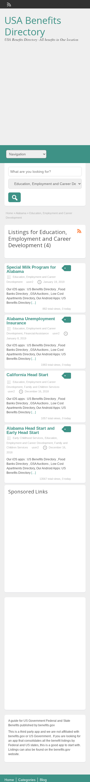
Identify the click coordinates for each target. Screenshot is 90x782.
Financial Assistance (36, 333)
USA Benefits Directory (32, 26)
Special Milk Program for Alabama (31, 269)
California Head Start (27, 374)
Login (79, 4)
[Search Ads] (14, 197)
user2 (29, 281)
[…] (33, 302)
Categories (27, 780)
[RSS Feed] (8, 4)
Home (9, 213)
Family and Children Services (42, 386)
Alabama (21, 213)
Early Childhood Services (28, 437)
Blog (43, 780)
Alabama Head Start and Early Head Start (30, 430)
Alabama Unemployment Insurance (30, 320)
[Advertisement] (45, 91)
